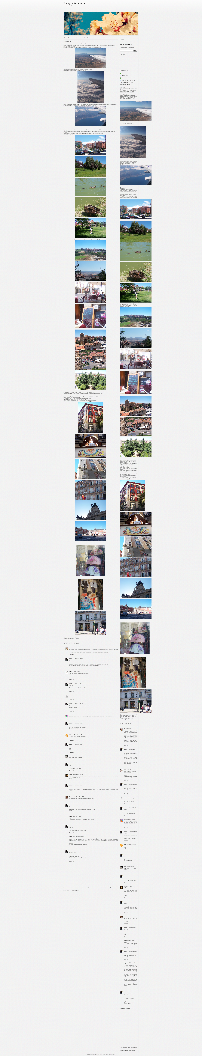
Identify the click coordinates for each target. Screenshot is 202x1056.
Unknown (71, 734)
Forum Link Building (98, 1054)
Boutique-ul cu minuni (74, 3)
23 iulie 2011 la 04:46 (76, 671)
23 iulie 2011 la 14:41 (80, 796)
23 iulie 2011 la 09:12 (78, 734)
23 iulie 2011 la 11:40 (76, 755)
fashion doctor (72, 796)
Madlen (70, 714)
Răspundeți (71, 654)
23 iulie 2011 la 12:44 (79, 785)
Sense (70, 695)
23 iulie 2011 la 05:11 (78, 683)
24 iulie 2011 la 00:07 (77, 816)
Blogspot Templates (112, 1054)
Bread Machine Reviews (91, 1054)
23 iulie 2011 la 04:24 (75, 647)
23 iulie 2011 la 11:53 (78, 764)
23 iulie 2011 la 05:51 (76, 695)
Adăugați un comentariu (125, 1008)
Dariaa (70, 671)
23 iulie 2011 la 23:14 (79, 804)
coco (70, 755)
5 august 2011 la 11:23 (79, 850)
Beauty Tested (72, 836)
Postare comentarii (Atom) (74, 890)
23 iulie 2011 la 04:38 (79, 658)
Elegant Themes (105, 1054)
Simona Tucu (72, 774)
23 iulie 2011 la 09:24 (79, 744)
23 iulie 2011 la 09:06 (79, 723)
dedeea (70, 658)
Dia (70, 647)
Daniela (70, 816)
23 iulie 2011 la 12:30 (79, 774)
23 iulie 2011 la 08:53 (77, 714)
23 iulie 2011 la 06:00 (79, 703)
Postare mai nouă (67, 887)
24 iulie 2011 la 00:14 (79, 826)
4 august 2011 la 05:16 (80, 836)
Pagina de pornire (90, 887)
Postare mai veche (114, 887)
